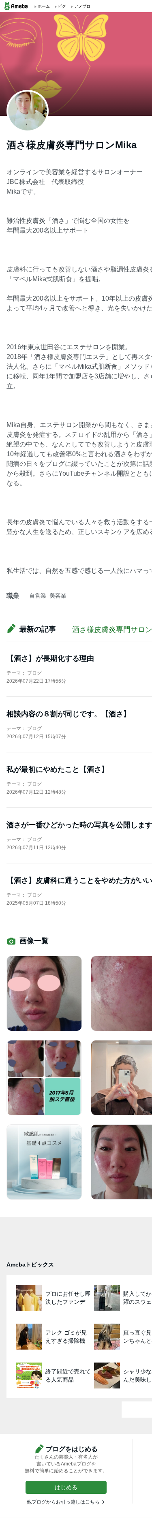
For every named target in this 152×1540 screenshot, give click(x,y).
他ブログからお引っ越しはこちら (63, 1502)
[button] (66, 1487)
